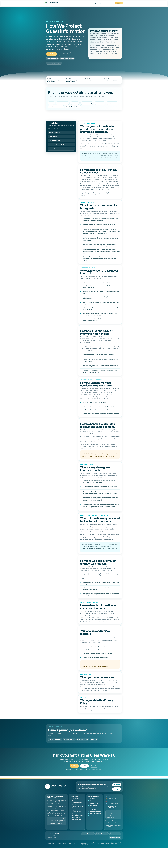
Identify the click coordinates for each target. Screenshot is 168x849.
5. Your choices (52, 148)
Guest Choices (70, 107)
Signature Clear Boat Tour (77, 799)
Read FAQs (84, 766)
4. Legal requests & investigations (57, 144)
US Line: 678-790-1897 (69, 739)
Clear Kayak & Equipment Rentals (77, 810)
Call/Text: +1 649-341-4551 (55, 739)
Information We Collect (63, 103)
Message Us (117, 789)
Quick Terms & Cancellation (93, 806)
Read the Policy (51, 53)
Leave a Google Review (95, 813)
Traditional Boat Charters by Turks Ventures (76, 819)
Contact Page (94, 739)
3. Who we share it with (54, 140)
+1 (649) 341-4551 (112, 798)
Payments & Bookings (87, 103)
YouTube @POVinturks (115, 837)
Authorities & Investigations (56, 107)
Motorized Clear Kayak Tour (78, 807)
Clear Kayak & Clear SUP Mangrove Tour (77, 803)
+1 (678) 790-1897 (112, 800)
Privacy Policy (93, 809)
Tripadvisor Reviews (95, 816)
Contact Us (94, 766)
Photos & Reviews (99, 103)
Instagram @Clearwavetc (88, 833)
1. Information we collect (54, 132)
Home (91, 3)
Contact (112, 3)
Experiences (97, 3)
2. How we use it (52, 136)
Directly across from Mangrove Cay (112, 807)
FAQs (91, 801)
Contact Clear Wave (64, 53)
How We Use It (75, 103)
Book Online (74, 766)
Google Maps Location (95, 811)
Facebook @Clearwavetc (102, 833)
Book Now (119, 3)
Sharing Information (112, 103)
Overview (51, 103)
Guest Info (105, 3)
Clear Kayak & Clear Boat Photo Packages (77, 814)
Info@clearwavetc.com (82, 739)
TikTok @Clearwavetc (115, 833)
